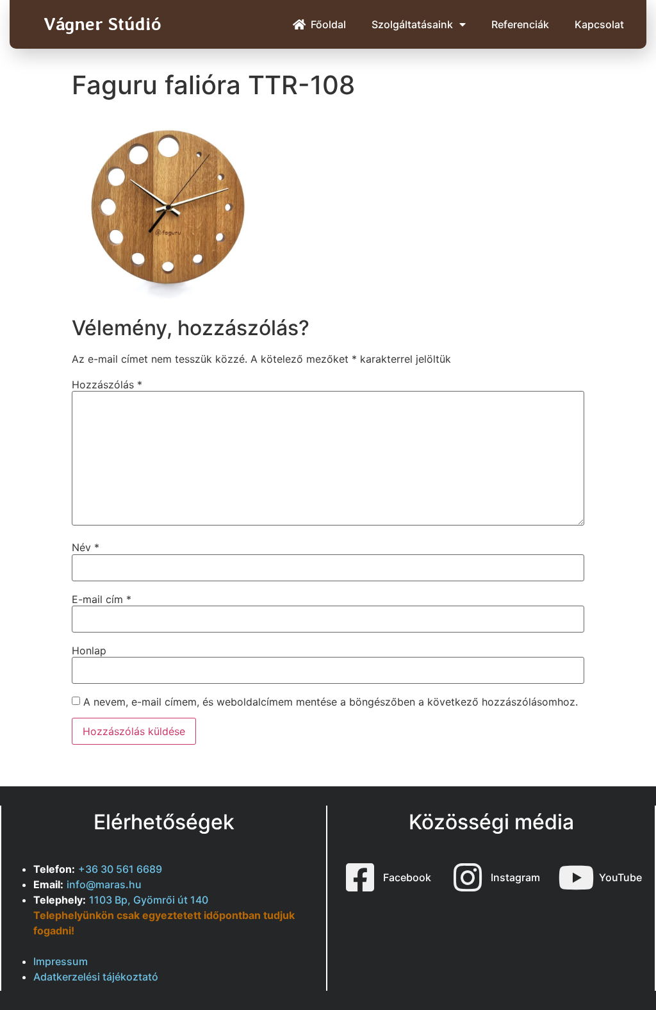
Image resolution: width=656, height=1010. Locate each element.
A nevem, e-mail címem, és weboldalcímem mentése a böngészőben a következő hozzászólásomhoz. (330, 702)
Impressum (60, 961)
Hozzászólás (107, 384)
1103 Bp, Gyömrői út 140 (148, 899)
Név (85, 547)
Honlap (89, 650)
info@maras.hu (104, 884)
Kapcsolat (599, 24)
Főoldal (328, 24)
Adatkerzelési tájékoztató (95, 976)
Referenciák (520, 24)
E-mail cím (101, 599)
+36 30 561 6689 (120, 869)
